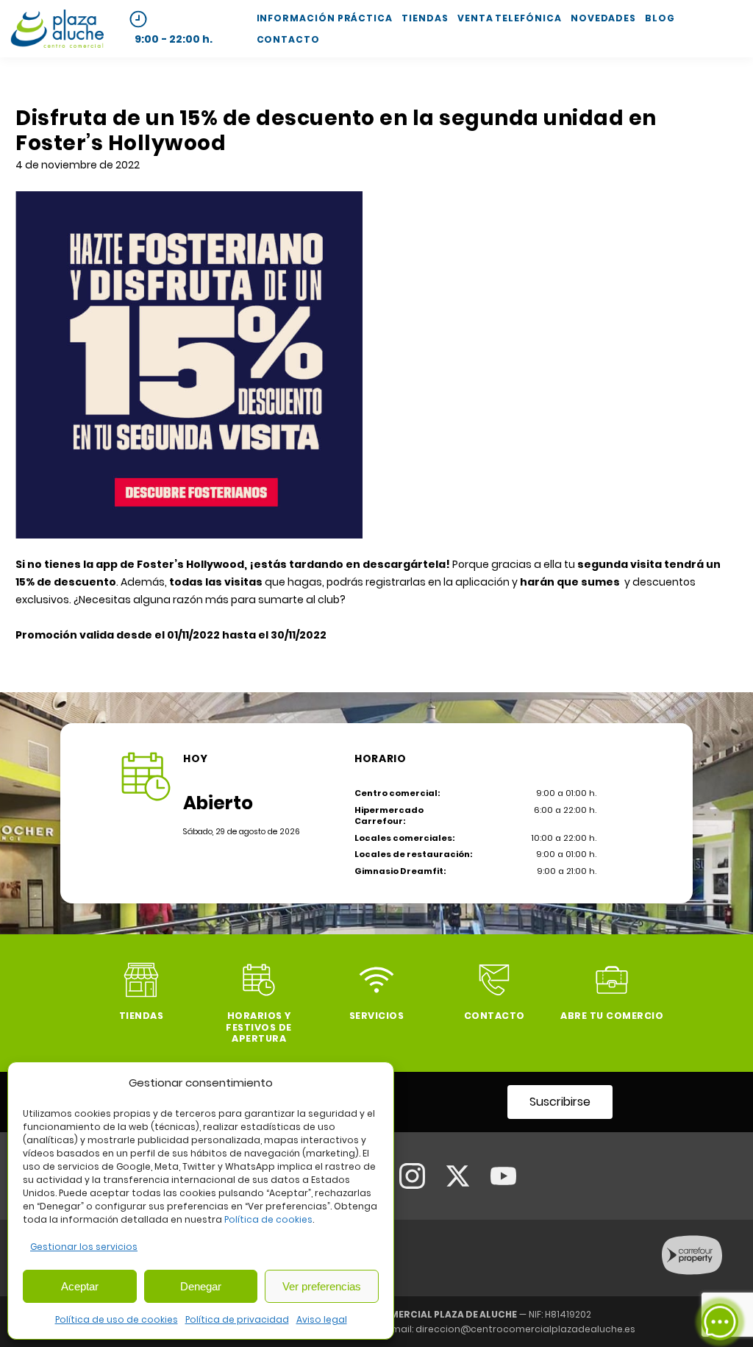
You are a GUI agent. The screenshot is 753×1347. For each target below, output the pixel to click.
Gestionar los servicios (84, 1246)
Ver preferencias (321, 1286)
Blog (660, 18)
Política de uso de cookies (116, 1319)
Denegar (200, 1286)
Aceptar (80, 1286)
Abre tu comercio (611, 1015)
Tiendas (425, 18)
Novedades (603, 18)
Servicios (376, 1015)
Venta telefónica (509, 18)
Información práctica (325, 18)
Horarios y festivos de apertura (259, 1026)
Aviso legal (321, 1319)
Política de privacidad (237, 1319)
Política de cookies (268, 1219)
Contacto (288, 39)
